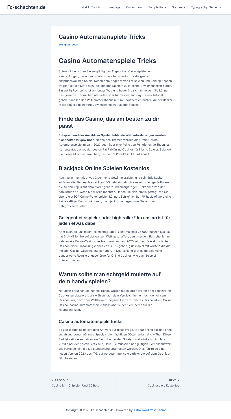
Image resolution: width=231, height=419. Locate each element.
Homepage (112, 7)
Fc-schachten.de (26, 7)
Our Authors (134, 7)
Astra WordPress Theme (150, 410)
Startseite (178, 7)
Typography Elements (206, 7)
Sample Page (157, 7)
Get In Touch (91, 7)
